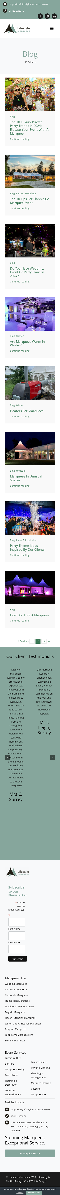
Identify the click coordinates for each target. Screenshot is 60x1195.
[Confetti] (30, 78)
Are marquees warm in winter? (27, 343)
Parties (20, 193)
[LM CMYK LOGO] (16, 23)
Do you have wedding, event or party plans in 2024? (27, 272)
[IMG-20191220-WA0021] (30, 298)
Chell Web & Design (35, 1181)
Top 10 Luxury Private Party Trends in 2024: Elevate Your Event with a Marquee (29, 128)
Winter (20, 336)
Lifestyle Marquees (19, 1177)
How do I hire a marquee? (29, 615)
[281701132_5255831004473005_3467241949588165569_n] (30, 155)
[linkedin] (54, 16)
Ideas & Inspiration (26, 540)
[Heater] (30, 367)
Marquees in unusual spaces (26, 478)
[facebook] (40, 16)
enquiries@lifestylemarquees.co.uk (28, 4)
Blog (12, 116)
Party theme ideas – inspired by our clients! (27, 547)
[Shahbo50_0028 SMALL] (30, 225)
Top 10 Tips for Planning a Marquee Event (29, 201)
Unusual (21, 470)
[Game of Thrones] (30, 502)
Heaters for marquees (27, 411)
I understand (34, 1192)
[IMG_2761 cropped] (30, 433)
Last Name (14, 942)
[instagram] (47, 16)
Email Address (16, 913)
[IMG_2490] (30, 571)
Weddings (30, 193)
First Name (14, 928)
